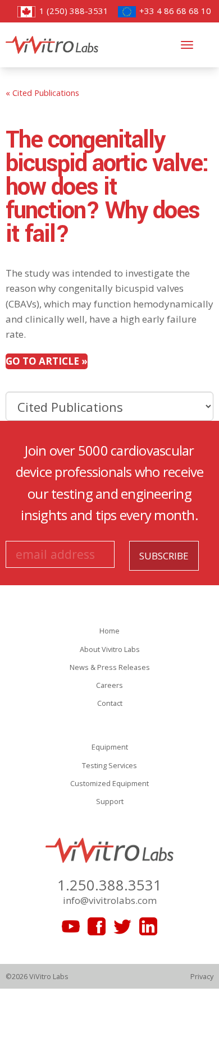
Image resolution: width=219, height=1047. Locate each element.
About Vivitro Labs (110, 649)
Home (109, 631)
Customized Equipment (109, 783)
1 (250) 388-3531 (72, 10)
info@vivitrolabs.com (110, 900)
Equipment (110, 747)
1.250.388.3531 (109, 884)
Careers (109, 685)
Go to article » (47, 361)
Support (110, 801)
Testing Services (109, 765)
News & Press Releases (110, 667)
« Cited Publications (42, 92)
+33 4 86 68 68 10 (174, 10)
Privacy (201, 976)
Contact (109, 703)
